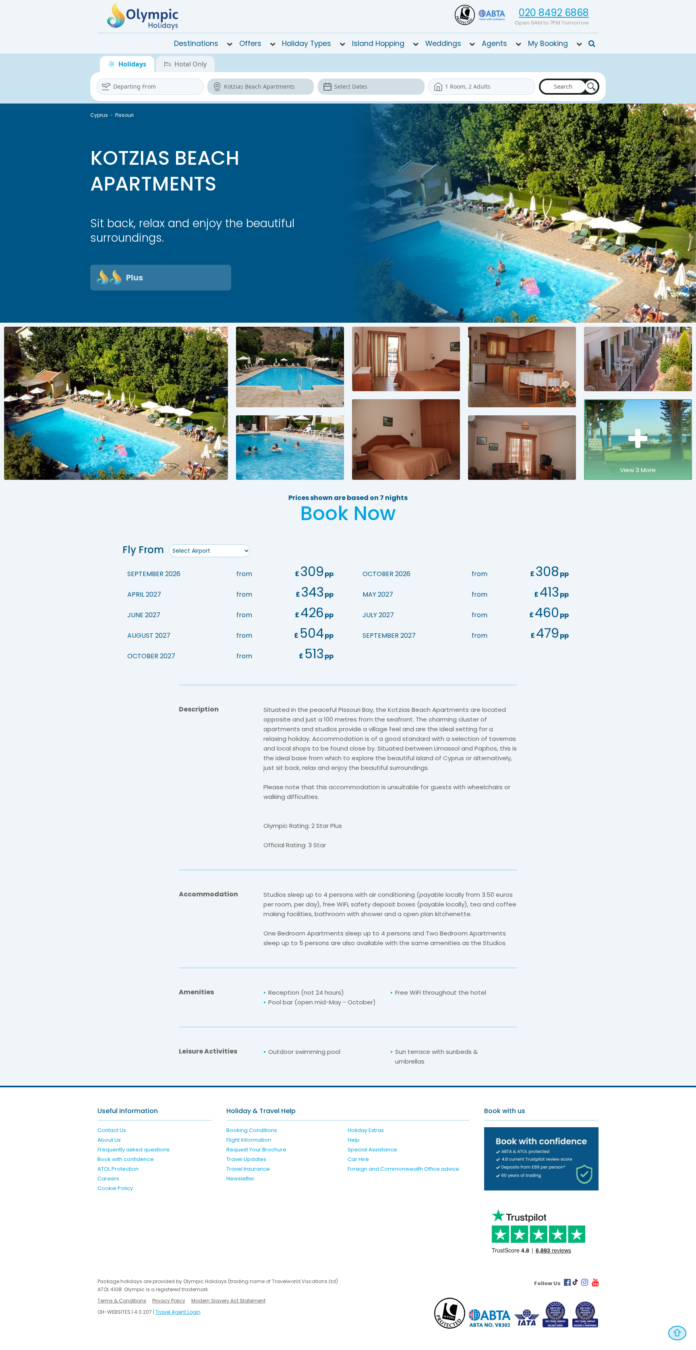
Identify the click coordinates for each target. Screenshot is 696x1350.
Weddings (443, 43)
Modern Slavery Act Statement (228, 1300)
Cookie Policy (115, 1188)
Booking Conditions (251, 1130)
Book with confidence (125, 1159)
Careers (108, 1178)
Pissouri (124, 115)
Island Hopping (378, 43)
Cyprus (99, 115)
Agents (494, 43)
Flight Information (248, 1140)
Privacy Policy (168, 1300)
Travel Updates (246, 1159)
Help (354, 1140)
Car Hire (358, 1159)
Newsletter (240, 1178)
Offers (250, 43)
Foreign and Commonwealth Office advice (403, 1169)
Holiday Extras (366, 1130)
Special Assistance (372, 1149)
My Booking (548, 43)
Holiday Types (306, 43)
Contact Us (111, 1130)
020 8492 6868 (554, 12)
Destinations (196, 43)
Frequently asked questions (133, 1149)
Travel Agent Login (178, 1312)
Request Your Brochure (256, 1149)
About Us (109, 1140)
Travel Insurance (248, 1169)
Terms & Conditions (121, 1300)
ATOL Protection (118, 1169)
